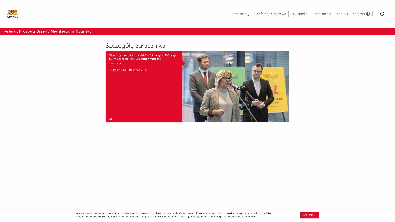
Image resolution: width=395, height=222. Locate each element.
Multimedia (299, 14)
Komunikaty (240, 14)
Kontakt (342, 14)
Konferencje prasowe (270, 14)
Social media (322, 14)
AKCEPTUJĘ (310, 214)
